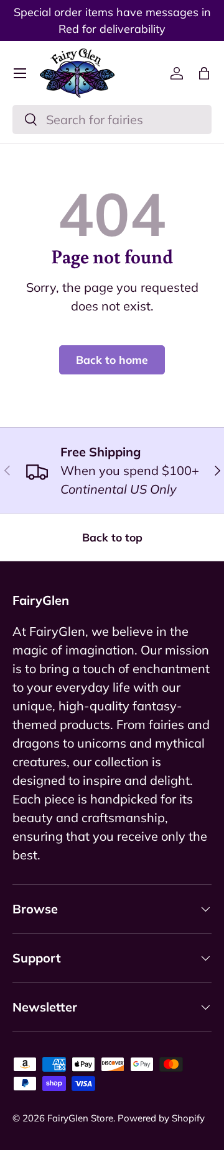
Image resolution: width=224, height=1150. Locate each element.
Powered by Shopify (161, 1118)
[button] (204, 73)
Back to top (112, 537)
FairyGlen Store (80, 1118)
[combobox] (112, 119)
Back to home (112, 359)
